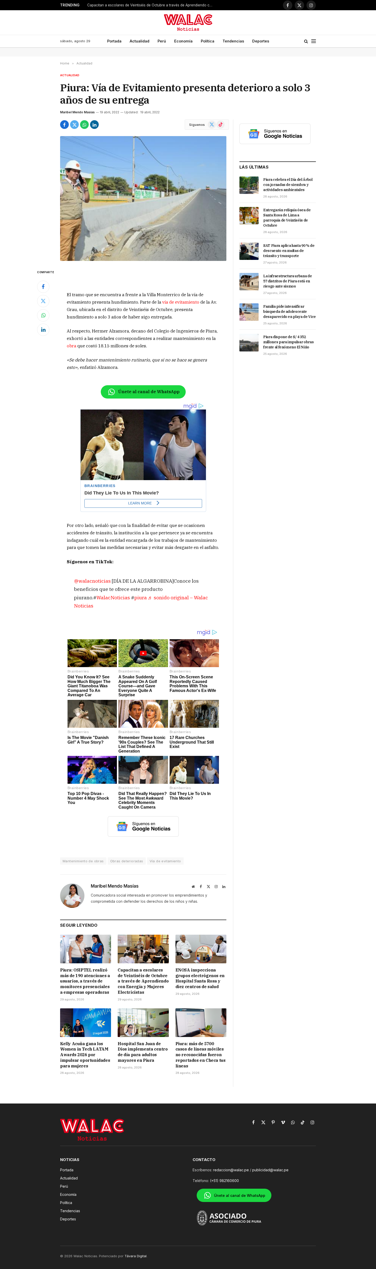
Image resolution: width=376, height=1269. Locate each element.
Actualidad (139, 41)
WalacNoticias (113, 597)
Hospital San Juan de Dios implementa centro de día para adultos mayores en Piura (143, 1052)
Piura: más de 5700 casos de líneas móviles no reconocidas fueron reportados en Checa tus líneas (200, 1054)
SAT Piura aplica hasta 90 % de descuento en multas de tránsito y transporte (289, 250)
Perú (162, 41)
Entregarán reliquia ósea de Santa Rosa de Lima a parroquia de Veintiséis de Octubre (287, 218)
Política (207, 41)
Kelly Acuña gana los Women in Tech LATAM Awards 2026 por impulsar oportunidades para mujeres (85, 1054)
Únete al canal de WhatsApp (149, 391)
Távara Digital (136, 1256)
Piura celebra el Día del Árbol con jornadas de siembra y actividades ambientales (288, 184)
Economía (183, 41)
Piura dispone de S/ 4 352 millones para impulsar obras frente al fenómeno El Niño (288, 342)
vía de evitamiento (180, 302)
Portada (114, 41)
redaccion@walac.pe (231, 1170)
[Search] (306, 41)
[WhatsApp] (43, 315)
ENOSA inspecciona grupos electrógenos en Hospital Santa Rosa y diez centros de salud (200, 978)
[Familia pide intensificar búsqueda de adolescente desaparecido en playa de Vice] (249, 312)
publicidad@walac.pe (270, 1170)
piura (140, 597)
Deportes (260, 41)
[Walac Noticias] (188, 22)
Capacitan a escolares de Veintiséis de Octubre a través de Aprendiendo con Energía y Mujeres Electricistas (151, 5)
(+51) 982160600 (224, 1180)
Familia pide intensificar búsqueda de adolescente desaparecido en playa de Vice (289, 311)
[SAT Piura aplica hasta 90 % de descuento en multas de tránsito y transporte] (249, 251)
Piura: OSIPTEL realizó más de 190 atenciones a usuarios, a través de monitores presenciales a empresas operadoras (85, 981)
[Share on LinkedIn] (94, 124)
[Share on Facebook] (64, 124)
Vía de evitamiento (165, 861)
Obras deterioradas (126, 861)
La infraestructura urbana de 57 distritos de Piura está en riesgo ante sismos (287, 281)
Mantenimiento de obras (83, 861)
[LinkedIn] (43, 330)
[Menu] (313, 41)
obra (71, 346)
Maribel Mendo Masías (77, 112)
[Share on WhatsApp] (84, 124)
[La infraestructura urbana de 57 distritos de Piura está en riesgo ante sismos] (249, 281)
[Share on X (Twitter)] (74, 124)
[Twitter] (43, 301)
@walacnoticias (92, 581)
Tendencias (233, 41)
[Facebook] (43, 287)
